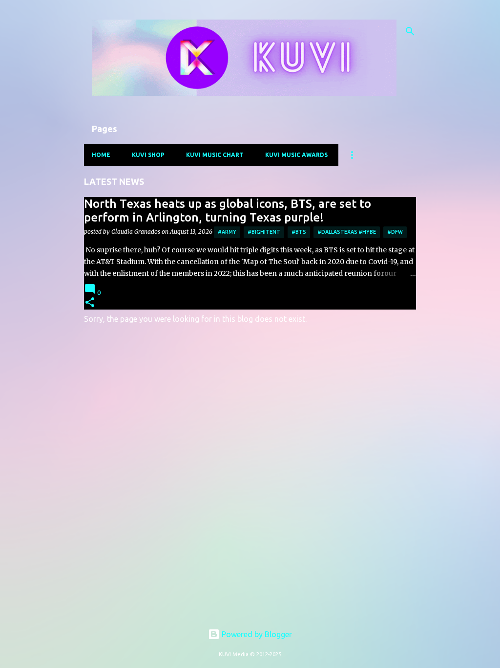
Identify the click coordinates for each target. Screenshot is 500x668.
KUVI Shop (148, 155)
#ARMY (227, 232)
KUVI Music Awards (296, 155)
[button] (90, 303)
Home (101, 155)
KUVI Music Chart (215, 155)
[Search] (410, 31)
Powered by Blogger (256, 634)
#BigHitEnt (264, 232)
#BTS (299, 232)
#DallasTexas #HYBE (346, 232)
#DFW (395, 232)
